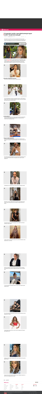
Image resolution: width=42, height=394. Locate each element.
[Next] (33, 385)
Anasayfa (5, 384)
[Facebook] (35, 385)
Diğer (21, 389)
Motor (22, 388)
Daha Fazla (5, 389)
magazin (8, 59)
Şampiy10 (22, 384)
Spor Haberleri (5, 387)
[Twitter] (36, 385)
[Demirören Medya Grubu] (36, 382)
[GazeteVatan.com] (5, 393)
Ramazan (11, 388)
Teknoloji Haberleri (11, 386)
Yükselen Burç (17, 388)
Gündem (10, 384)
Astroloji (16, 386)
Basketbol (22, 387)
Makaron (17, 384)
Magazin (16, 385)
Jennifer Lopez (9, 60)
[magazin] (6, 382)
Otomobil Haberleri (11, 385)
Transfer (22, 386)
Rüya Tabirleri (17, 387)
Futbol (22, 385)
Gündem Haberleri (5, 386)
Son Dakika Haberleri (6, 385)
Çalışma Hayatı (5, 388)
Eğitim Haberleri (11, 387)
